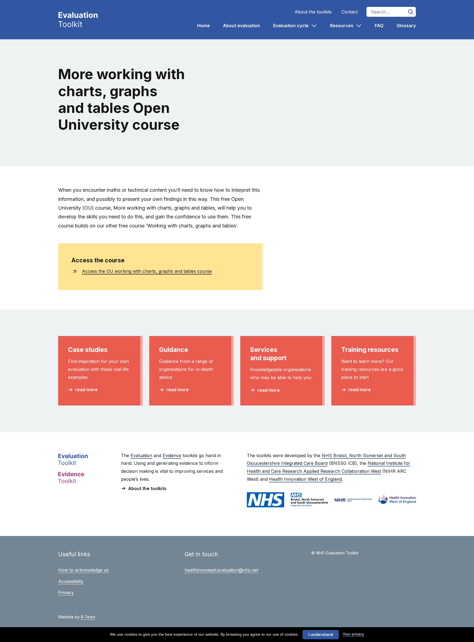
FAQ (379, 25)
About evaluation (241, 25)
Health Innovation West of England (305, 479)
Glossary (406, 25)
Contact (350, 12)
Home (203, 25)
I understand (320, 634)
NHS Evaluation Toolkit (78, 19)
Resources (342, 25)
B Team (88, 616)
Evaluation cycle (291, 25)
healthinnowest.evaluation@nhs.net (221, 570)
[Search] (411, 12)
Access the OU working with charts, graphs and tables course (147, 271)
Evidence (172, 455)
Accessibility (70, 581)
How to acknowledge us (83, 570)
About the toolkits (313, 12)
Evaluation (141, 455)
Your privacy (353, 634)
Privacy (66, 592)
